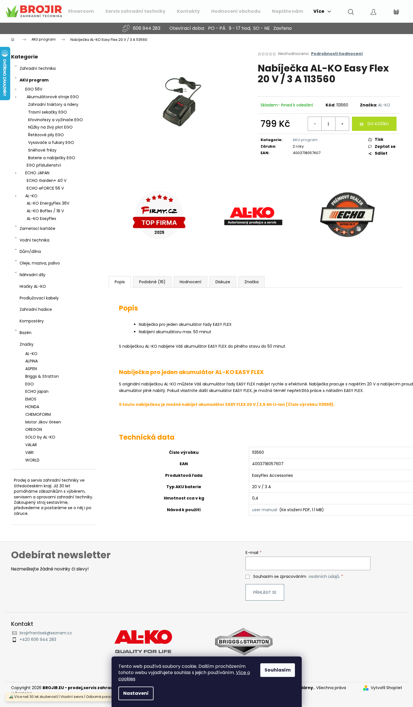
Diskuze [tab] (222, 282)
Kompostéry (32, 321)
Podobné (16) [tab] (152, 282)
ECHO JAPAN (37, 173)
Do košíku (378, 124)
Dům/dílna (30, 251)
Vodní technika (34, 240)
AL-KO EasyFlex (41, 218)
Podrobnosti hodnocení (337, 53)
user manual (264, 510)
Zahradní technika (38, 68)
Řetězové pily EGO (46, 135)
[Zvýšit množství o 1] (342, 124)
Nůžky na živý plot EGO (50, 127)
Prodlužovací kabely (39, 298)
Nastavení (136, 693)
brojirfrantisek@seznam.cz (46, 633)
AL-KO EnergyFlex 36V (48, 203)
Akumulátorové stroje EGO (53, 97)
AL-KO (31, 196)
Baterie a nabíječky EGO (51, 158)
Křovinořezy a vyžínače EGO (55, 120)
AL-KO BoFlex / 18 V (45, 211)
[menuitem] (81, 11)
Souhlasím (278, 670)
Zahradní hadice (36, 309)
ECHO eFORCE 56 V (45, 188)
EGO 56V (33, 89)
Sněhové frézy (42, 150)
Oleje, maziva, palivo (40, 263)
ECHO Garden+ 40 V (46, 180)
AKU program (34, 80)
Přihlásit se (264, 592)
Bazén (26, 332)
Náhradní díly (32, 275)
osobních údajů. (324, 576)
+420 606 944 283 (38, 639)
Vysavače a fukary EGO (51, 142)
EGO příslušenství (44, 165)
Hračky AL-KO (33, 286)
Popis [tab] (120, 282)
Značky (26, 344)
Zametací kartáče (37, 228)
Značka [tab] (251, 282)
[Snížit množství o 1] (315, 124)
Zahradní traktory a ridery (53, 104)
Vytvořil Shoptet (386, 688)
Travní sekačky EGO (47, 112)
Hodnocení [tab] (190, 282)
